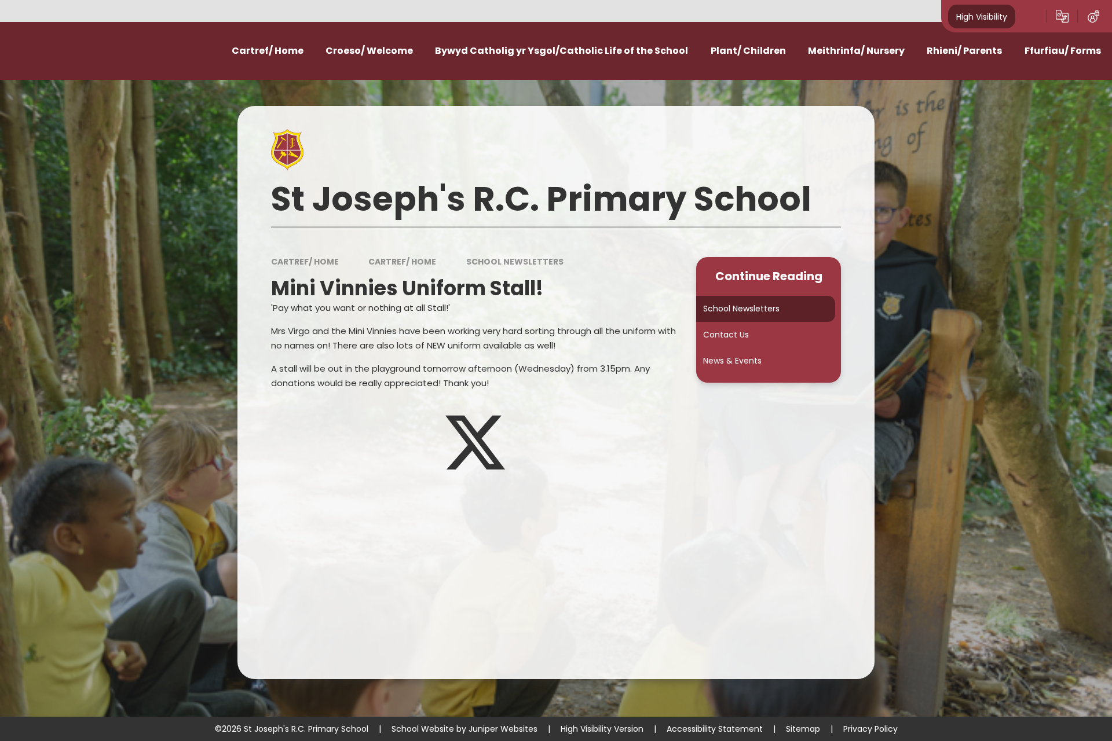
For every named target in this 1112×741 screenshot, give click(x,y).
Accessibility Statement (715, 729)
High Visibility (981, 16)
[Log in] (1093, 16)
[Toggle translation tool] (1062, 16)
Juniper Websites (503, 729)
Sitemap (803, 729)
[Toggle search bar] (1031, 16)
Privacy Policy (870, 729)
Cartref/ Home (305, 261)
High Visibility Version (602, 729)
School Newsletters (515, 261)
